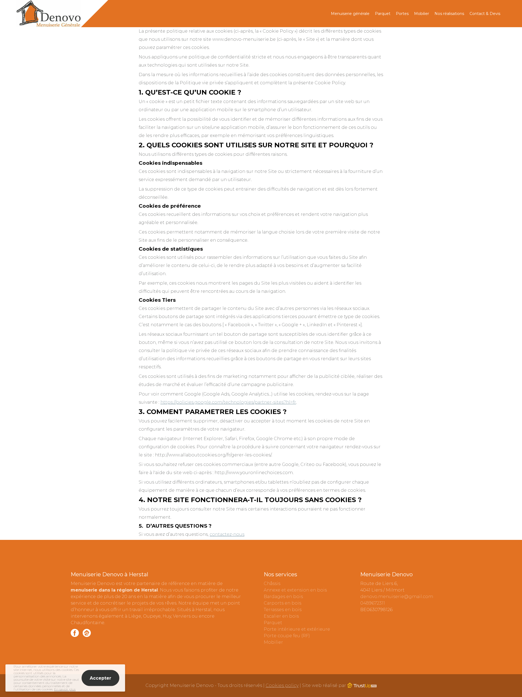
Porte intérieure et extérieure (297, 629)
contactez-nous (227, 534)
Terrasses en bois (283, 609)
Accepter (100, 678)
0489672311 (372, 603)
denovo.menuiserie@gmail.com (396, 596)
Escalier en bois (281, 616)
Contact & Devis (485, 13)
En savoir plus (65, 689)
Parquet (382, 13)
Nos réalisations (449, 13)
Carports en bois (282, 603)
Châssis (272, 583)
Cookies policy (282, 685)
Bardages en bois (283, 596)
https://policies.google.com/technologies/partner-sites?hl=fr (228, 402)
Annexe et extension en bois (295, 590)
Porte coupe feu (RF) (287, 635)
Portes (402, 13)
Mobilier (421, 13)
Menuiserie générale (350, 13)
